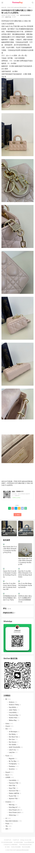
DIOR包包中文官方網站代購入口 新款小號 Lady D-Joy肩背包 (17, 484)
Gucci (7, 775)
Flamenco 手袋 (13, 783)
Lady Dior (12, 752)
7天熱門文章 (16, 840)
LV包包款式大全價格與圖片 (11, 844)
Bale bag (11, 805)
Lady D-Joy (8, 17)
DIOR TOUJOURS (14, 747)
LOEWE (7, 777)
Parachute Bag (13, 715)
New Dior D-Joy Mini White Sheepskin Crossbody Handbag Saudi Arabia (25, 574)
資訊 (6, 829)
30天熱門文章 (7, 840)
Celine (7, 723)
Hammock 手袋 (13, 791)
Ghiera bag (12, 815)
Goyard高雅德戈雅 (29, 842)
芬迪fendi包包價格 (16, 847)
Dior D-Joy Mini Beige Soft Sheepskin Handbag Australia (25, 585)
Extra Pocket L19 (14, 810)
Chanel (7, 726)
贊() (17, 514)
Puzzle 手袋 (12, 796)
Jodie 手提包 (13, 710)
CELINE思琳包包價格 (6, 842)
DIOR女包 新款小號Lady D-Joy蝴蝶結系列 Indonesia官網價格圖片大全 (25, 599)
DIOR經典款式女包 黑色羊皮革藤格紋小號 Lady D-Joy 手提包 (9, 598)
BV (6, 699)
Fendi (7, 756)
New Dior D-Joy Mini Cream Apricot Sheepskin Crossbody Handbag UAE (9, 586)
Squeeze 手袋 (13, 798)
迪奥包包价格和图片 (25, 15)
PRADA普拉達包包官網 (25, 844)
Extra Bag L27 (13, 807)
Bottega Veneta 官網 (25, 840)
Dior (29, 7)
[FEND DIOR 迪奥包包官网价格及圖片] (17, 2)
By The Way (12, 761)
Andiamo (11, 702)
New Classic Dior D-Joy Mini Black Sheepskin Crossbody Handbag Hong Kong (10, 549)
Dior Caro (12, 739)
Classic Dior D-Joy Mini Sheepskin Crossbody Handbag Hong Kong (9, 574)
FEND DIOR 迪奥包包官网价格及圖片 (17, 7)
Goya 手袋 (12, 788)
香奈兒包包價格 (26, 847)
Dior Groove (12, 742)
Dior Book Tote (13, 737)
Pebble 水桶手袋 (14, 793)
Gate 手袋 (12, 785)
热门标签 (7, 847)
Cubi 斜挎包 (12, 780)
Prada (7, 823)
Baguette (11, 758)
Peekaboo (12, 766)
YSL (6, 826)
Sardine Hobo (13, 718)
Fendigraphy (13, 764)
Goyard (7, 772)
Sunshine (12, 769)
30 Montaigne (13, 731)
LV (6, 818)
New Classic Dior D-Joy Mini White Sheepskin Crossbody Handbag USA (25, 561)
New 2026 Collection (11, 821)
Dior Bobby (12, 734)
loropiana (8, 802)
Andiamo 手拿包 (14, 705)
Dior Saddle (12, 744)
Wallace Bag (12, 720)
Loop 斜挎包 (12, 712)
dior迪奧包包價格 (18, 842)
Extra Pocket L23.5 (15, 812)
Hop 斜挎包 (12, 707)
